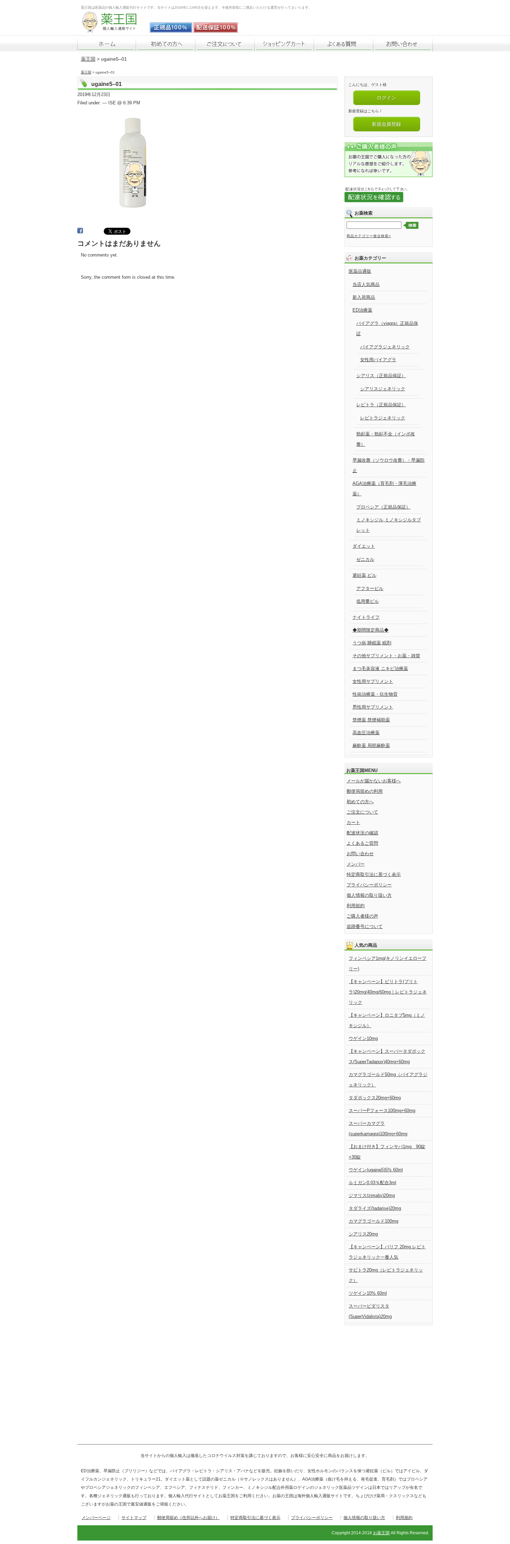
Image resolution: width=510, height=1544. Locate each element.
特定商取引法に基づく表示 (374, 874)
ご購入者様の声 (362, 916)
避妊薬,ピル (364, 575)
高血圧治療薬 (366, 732)
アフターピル (369, 588)
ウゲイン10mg (363, 1038)
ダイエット (363, 546)
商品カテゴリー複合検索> (369, 236)
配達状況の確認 (362, 832)
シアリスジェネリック (382, 388)
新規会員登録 (386, 124)
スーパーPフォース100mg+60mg (382, 1110)
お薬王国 (381, 1532)
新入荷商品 (363, 297)
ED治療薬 (362, 310)
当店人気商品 (366, 284)
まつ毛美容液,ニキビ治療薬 (380, 668)
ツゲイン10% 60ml (368, 1293)
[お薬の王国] (113, 29)
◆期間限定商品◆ (370, 630)
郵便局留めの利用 (365, 791)
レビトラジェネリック (382, 417)
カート (353, 822)
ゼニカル (365, 559)
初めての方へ (360, 801)
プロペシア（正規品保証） (383, 507)
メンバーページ (96, 1517)
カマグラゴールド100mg (373, 1221)
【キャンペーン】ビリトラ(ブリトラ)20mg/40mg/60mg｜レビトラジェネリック (388, 992)
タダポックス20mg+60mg (375, 1097)
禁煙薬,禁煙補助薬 (371, 719)
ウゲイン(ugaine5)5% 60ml (376, 1169)
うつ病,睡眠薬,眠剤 (371, 642)
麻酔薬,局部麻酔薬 (371, 745)
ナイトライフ (366, 617)
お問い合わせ (360, 853)
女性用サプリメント (372, 681)
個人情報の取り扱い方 (369, 895)
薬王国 (88, 59)
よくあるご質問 (362, 843)
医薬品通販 (360, 271)
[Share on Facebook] (80, 231)
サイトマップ (133, 1517)
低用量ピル (367, 601)
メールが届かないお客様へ (374, 780)
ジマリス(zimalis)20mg (372, 1195)
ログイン (386, 98)
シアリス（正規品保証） (381, 375)
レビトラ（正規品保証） (381, 404)
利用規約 (356, 905)
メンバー (356, 864)
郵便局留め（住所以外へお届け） (188, 1517)
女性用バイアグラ (378, 359)
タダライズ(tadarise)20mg (375, 1208)
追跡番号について (365, 926)
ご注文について (362, 812)
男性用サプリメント (372, 707)
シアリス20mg (363, 1234)
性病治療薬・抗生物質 (375, 694)
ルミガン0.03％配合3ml (372, 1182)
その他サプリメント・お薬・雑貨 (386, 655)
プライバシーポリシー (369, 884)
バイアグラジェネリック (385, 346)
